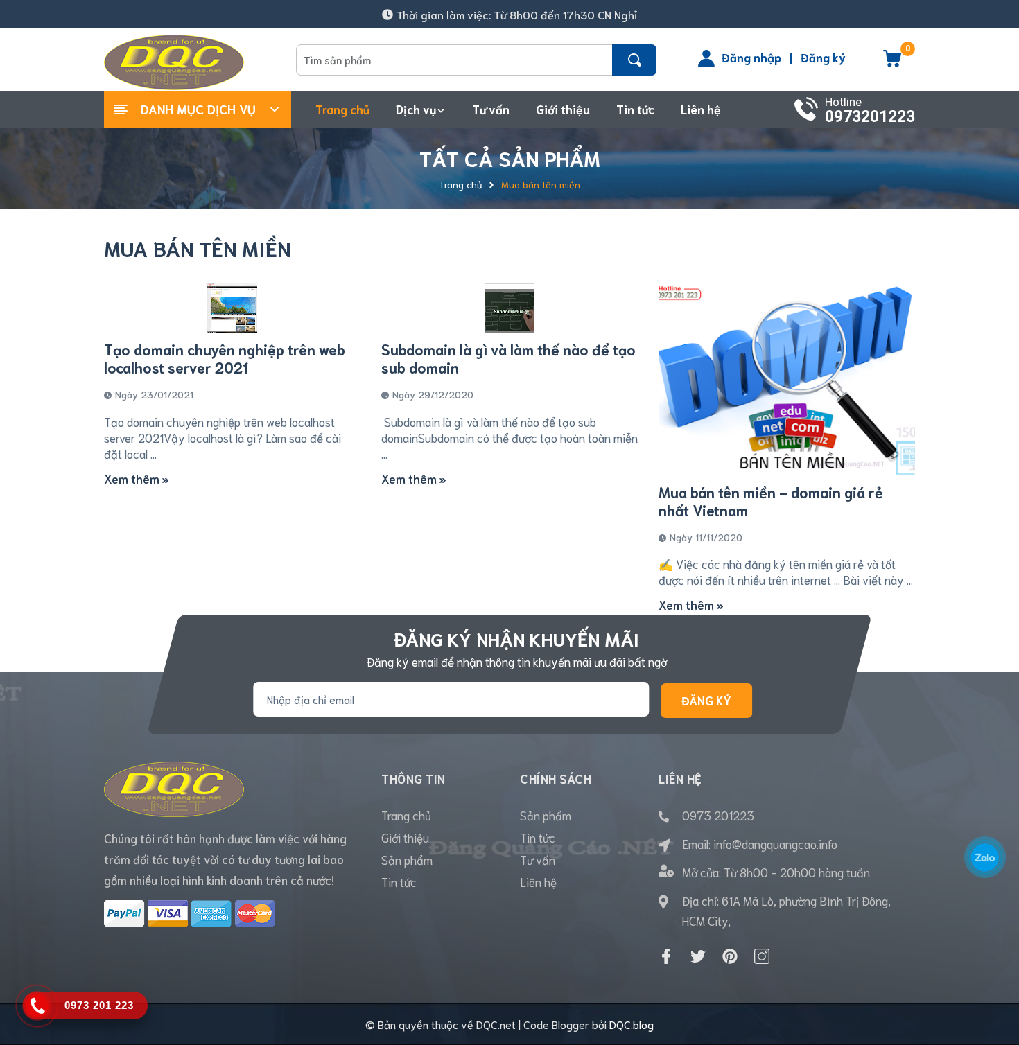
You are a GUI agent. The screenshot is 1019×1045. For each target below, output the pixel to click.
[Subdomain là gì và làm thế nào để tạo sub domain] (509, 308)
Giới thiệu (405, 837)
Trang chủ (406, 815)
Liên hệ (538, 881)
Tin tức (399, 881)
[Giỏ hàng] (892, 63)
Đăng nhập (751, 56)
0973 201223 (718, 815)
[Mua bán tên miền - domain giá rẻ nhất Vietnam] (787, 379)
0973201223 (870, 116)
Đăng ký (823, 56)
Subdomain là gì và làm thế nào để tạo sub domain (508, 358)
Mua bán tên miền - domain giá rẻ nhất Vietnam (771, 500)
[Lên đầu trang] (991, 972)
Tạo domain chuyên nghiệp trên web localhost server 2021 (224, 358)
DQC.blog (631, 1024)
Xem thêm (133, 478)
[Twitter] (698, 956)
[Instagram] (761, 956)
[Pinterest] (730, 956)
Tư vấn (537, 859)
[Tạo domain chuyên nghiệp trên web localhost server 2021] (232, 308)
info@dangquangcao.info (775, 843)
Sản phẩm (407, 859)
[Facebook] (666, 956)
